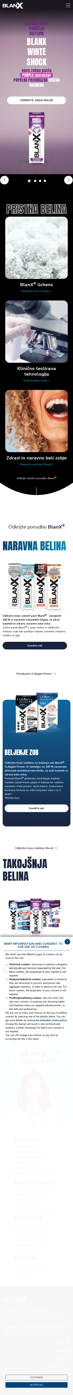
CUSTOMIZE (36, 1377)
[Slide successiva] (68, 180)
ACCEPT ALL (36, 1385)
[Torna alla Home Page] (13, 6)
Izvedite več (34, 645)
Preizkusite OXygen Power (34, 674)
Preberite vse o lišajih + (36, 291)
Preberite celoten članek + (36, 464)
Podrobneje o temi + (36, 380)
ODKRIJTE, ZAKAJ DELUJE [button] (36, 100)
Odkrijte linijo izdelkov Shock (34, 848)
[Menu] (68, 5)
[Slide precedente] (4, 180)
